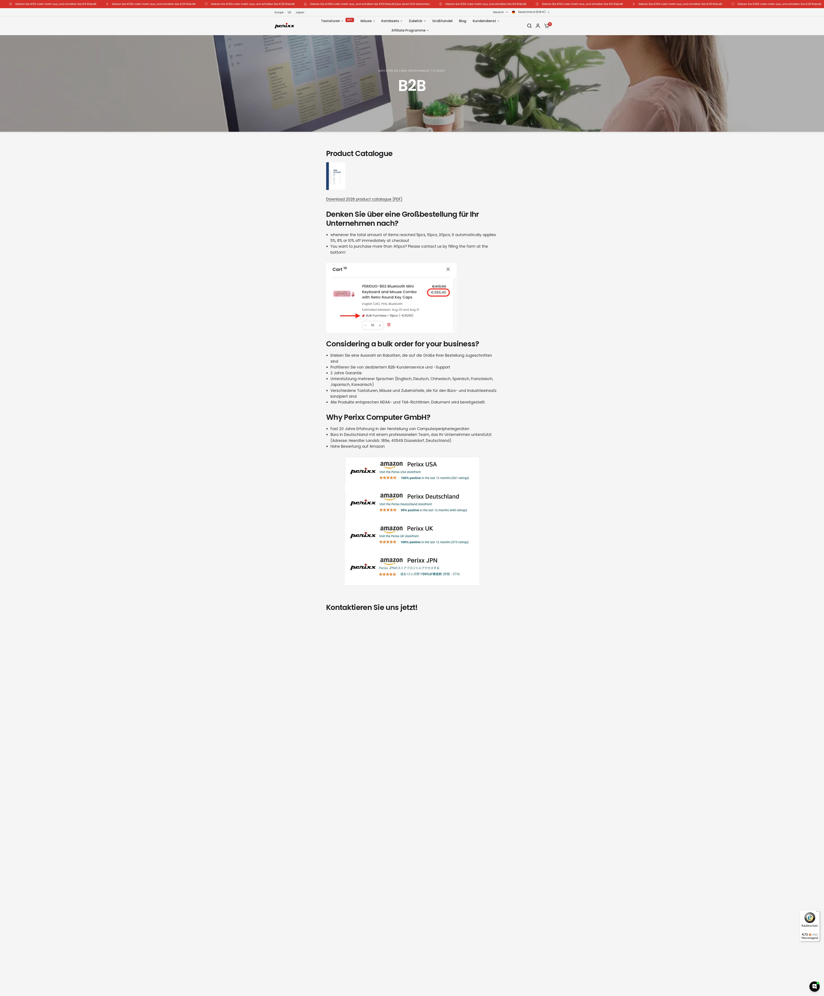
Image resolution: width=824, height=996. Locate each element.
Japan (299, 12)
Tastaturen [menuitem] (330, 21)
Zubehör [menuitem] (416, 21)
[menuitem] (280, 12)
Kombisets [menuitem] (390, 21)
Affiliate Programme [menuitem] (408, 30)
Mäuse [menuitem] (366, 21)
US (289, 12)
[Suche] (529, 25)
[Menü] (817, 912)
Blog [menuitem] (462, 21)
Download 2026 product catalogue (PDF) (364, 199)
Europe (279, 12)
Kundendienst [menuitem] (484, 21)
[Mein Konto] (538, 25)
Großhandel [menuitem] (442, 21)
